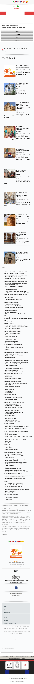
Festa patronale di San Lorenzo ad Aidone (14, 351)
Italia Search (28, 675)
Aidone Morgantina (9, 330)
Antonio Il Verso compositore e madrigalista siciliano (17, 326)
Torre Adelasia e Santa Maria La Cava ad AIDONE (16, 280)
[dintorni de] (24, 1)
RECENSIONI (7, 612)
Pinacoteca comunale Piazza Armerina (13, 299)
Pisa (8, 675)
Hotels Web (22, 675)
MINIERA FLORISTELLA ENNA (12, 284)
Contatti (17, 40)
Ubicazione (17, 34)
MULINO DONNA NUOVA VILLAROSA (13, 397)
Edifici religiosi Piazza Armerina (12, 446)
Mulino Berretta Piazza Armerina (12, 386)
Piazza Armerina (8, 442)
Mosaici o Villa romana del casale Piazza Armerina (16, 362)
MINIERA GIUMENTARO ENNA (12, 410)
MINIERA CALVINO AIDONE (11, 399)
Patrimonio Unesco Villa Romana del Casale (15, 363)
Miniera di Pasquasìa (9, 323)
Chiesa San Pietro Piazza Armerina (13, 378)
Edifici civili (7, 444)
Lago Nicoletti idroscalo (10, 321)
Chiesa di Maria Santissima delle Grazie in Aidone (16, 275)
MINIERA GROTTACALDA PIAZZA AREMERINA (15, 409)
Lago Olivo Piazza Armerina (11, 289)
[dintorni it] (14, 1)
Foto (17, 37)
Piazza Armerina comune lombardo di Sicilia (15, 455)
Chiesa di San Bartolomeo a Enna (12, 338)
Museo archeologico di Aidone (12, 302)
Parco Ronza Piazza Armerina (11, 494)
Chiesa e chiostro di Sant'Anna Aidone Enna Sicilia (16, 271)
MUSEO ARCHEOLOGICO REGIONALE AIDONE (15, 439)
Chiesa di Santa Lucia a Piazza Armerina (14, 307)
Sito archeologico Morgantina (11, 370)
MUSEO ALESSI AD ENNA (11, 434)
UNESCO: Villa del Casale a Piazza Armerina (15, 388)
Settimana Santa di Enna (10, 339)
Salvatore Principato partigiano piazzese (14, 454)
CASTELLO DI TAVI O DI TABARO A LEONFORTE (16, 428)
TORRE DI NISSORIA (9, 423)
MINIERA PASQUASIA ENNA (11, 420)
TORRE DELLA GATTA (10, 425)
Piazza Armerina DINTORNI (10, 623)
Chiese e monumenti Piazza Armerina (13, 473)
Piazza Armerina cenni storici (11, 460)
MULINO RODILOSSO (10, 413)
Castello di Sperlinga (9, 465)
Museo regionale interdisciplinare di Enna (14, 317)
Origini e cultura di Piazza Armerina (13, 468)
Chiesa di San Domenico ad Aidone (13, 276)
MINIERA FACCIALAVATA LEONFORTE (13, 407)
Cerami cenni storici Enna (11, 342)
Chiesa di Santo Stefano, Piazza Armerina (14, 371)
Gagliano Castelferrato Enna (11, 341)
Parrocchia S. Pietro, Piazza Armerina (13, 486)
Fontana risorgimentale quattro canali (13, 452)
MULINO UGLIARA (9, 391)
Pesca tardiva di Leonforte (11, 296)
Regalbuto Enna (8, 346)
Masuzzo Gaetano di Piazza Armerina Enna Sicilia (16, 294)
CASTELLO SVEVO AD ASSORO (12, 328)
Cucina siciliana (8, 451)
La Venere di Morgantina (10, 501)
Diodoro (7, 433)
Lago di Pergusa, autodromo (11, 497)
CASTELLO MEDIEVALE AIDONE (12, 421)
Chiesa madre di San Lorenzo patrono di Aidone (15, 278)
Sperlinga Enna (8, 376)
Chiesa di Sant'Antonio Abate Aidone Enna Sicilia (16, 283)
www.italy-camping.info (10, 656)
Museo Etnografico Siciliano (11, 480)
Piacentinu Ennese (9, 297)
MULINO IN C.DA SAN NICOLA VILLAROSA (14, 402)
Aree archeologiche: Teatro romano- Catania (15, 476)
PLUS (5, 609)
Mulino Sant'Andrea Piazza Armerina (13, 381)
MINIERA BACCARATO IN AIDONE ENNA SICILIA (16, 288)
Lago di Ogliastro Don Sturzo (11, 449)
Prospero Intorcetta (9, 457)
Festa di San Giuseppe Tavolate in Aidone (14, 305)
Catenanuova (8, 441)
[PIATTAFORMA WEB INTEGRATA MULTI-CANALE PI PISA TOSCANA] (17, 665)
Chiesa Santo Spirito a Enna (11, 336)
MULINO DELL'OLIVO (9, 415)
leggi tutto (4, 534)
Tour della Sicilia (8, 375)
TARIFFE (6, 604)
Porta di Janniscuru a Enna (11, 334)
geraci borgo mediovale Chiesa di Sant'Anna (15, 467)
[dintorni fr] (21, 1)
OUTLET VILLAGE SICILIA (11, 312)
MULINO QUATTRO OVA (10, 394)
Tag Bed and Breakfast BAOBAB (8, 648)
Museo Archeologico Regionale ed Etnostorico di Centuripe (18, 471)
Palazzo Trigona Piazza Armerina (12, 333)
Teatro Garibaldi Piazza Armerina (12, 380)
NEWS (5, 606)
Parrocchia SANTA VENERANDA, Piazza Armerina (16, 488)
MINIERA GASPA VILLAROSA (11, 404)
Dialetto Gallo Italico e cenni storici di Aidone (15, 355)
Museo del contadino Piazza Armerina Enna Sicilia (16, 281)
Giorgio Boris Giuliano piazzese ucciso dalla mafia (16, 462)
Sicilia (6, 496)
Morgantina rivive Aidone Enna (12, 304)
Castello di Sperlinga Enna (11, 365)
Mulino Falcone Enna (9, 389)
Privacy (16, 639)
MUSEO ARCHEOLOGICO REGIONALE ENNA (15, 325)
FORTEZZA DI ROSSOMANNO (11, 430)
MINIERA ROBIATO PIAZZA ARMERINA (14, 412)
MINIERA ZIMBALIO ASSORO (11, 396)
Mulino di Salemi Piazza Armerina (12, 384)
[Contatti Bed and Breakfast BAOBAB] (16, 571)
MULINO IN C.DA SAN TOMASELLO (13, 405)
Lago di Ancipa (8, 447)
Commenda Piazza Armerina (11, 367)
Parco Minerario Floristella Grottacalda (13, 373)
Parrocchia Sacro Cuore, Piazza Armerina (14, 484)
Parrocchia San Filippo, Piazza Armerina (14, 483)
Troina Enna (7, 349)
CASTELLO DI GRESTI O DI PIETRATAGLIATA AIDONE (17, 426)
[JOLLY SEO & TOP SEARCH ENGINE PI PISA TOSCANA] (9, 665)
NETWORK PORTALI (22, 678)
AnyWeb (4, 675)
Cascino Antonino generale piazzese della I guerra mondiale (18, 459)
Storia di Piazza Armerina (10, 492)
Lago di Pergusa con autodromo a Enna (14, 368)
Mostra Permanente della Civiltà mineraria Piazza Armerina (18, 475)
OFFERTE (6, 620)
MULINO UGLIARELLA (10, 392)
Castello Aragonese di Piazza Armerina (14, 359)
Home (17, 31)
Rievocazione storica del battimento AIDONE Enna (16, 352)
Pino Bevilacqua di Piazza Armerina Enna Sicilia (15, 291)
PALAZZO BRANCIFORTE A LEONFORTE (14, 286)
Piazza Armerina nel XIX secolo (12, 354)
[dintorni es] (27, 1)
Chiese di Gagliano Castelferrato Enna (13, 344)
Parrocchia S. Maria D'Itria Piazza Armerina (14, 273)
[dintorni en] (17, 1)
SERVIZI (5, 615)
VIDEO (5, 617)
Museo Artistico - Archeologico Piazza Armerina (16, 383)
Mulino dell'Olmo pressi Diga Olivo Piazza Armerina (16, 360)
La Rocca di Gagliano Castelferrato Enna (14, 347)
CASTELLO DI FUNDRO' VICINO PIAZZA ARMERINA (16, 431)
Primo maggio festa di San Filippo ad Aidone (15, 301)
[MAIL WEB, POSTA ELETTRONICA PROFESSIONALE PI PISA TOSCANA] (25, 665)
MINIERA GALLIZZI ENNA (10, 418)
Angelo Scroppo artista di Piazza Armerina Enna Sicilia (17, 292)
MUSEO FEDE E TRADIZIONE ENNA (13, 331)
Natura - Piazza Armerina (10, 491)
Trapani (6, 481)
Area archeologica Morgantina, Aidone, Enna (15, 470)
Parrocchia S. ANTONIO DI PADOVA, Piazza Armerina (17, 489)
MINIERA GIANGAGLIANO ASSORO (13, 417)
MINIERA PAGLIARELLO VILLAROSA (13, 401)
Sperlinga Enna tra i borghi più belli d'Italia (14, 463)
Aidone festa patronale (10, 357)
